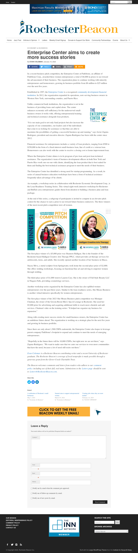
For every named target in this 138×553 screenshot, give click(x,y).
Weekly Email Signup (57, 40)
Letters (44, 40)
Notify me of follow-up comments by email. (47, 493)
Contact (13, 2)
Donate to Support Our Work (79, 40)
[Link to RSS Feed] (21, 543)
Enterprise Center (56, 91)
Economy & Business (37, 48)
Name (35, 465)
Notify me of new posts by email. (44, 498)
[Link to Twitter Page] (12, 543)
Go (117, 522)
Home (7, 2)
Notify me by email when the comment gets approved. (50, 488)
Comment (35, 437)
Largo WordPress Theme (98, 550)
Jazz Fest (17, 40)
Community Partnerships (101, 40)
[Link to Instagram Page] (17, 543)
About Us (124, 40)
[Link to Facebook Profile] (8, 543)
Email (35, 473)
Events (115, 40)
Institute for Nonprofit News (122, 550)
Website (34, 481)
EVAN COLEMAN (36, 62)
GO (130, 2)
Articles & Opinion (30, 40)
